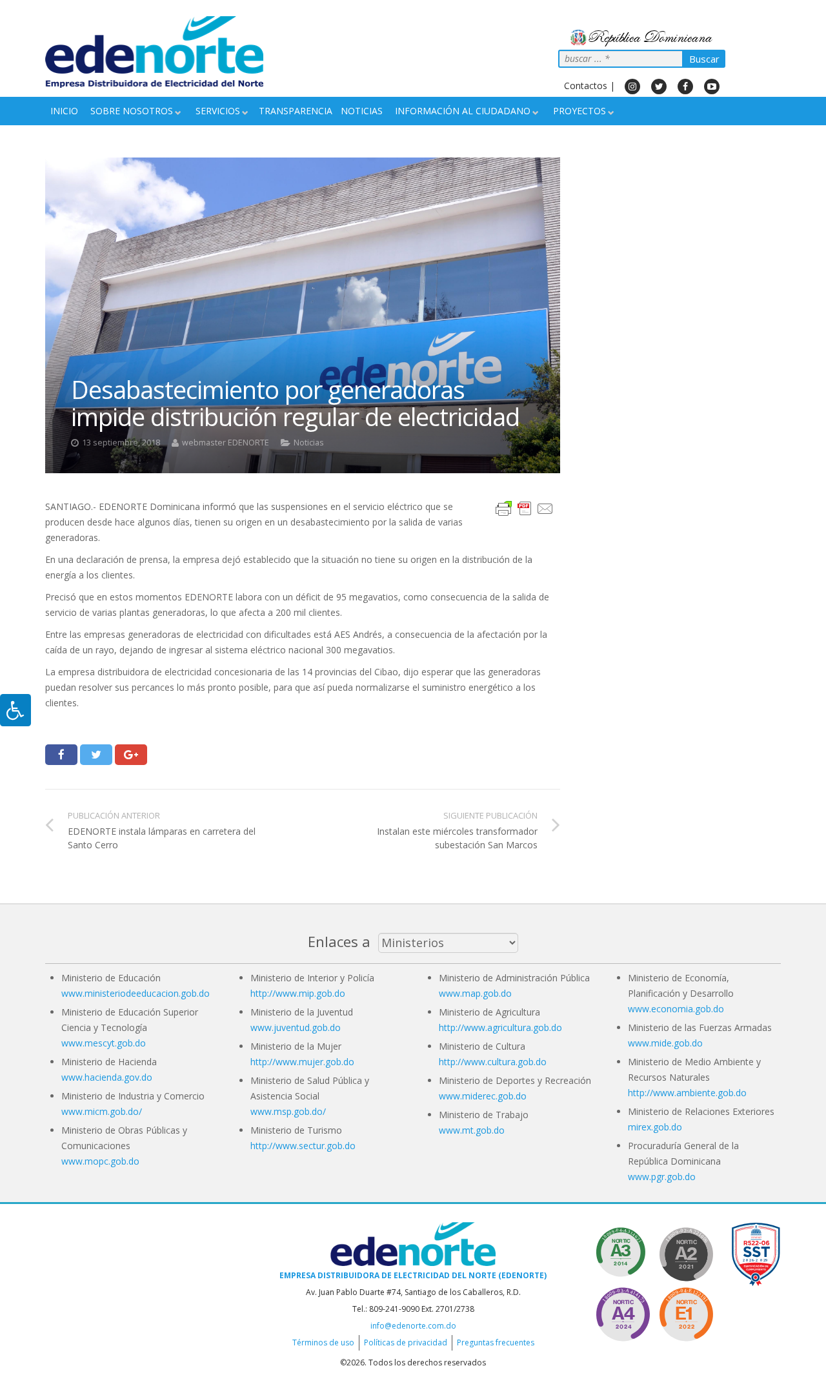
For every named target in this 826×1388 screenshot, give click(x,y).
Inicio (64, 111)
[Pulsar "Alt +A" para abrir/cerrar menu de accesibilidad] (15, 710)
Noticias (362, 111)
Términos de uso (323, 1342)
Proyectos (579, 111)
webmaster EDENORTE (225, 442)
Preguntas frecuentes (495, 1342)
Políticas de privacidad (405, 1342)
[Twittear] (96, 754)
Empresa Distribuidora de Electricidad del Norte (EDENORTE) (413, 1275)
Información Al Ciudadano (462, 111)
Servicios (218, 111)
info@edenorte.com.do (413, 1325)
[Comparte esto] (61, 754)
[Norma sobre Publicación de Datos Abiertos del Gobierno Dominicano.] (622, 1252)
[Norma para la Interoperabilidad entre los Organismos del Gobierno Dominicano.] (622, 1312)
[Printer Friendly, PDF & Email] (524, 508)
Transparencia (295, 111)
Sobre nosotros (131, 111)
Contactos (585, 85)
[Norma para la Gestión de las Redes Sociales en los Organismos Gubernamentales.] (686, 1312)
